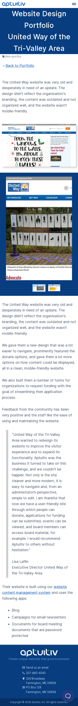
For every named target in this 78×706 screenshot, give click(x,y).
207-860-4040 (36, 673)
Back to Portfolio (20, 65)
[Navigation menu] (74, 4)
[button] (39, 288)
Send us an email (37, 667)
